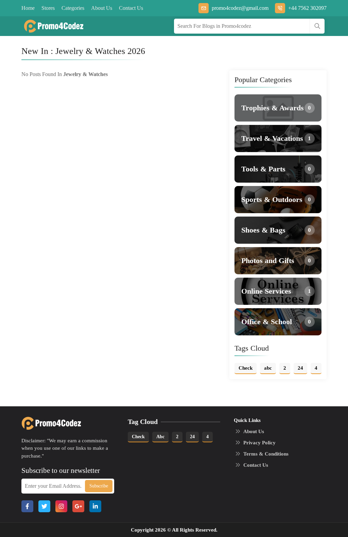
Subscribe (98, 485)
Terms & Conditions (266, 454)
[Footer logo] (48, 423)
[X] (44, 506)
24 (192, 436)
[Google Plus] (78, 506)
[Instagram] (61, 506)
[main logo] (51, 26)
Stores (48, 8)
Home (28, 8)
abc (160, 436)
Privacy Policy (259, 442)
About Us (101, 8)
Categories (73, 8)
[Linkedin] (95, 506)
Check (138, 436)
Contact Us (131, 8)
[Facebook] (27, 506)
